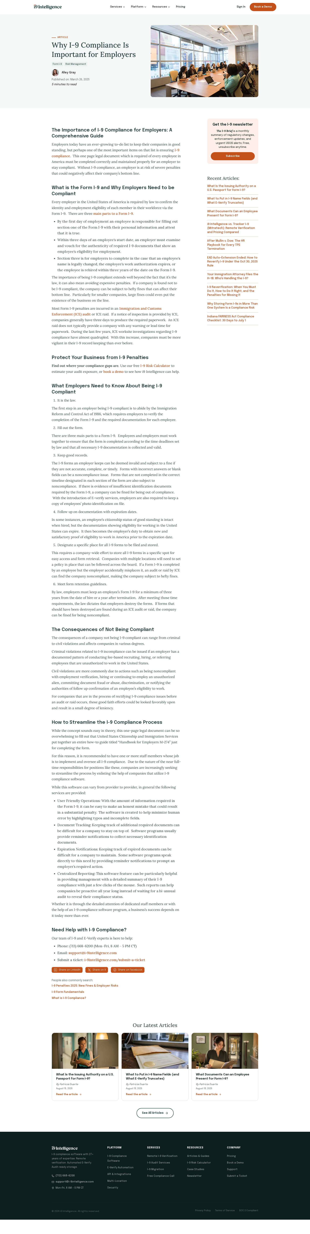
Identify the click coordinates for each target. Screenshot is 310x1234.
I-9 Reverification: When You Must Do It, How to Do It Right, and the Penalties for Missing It (231, 291)
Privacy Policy (203, 1210)
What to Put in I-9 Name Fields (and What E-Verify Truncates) (232, 200)
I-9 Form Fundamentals (68, 992)
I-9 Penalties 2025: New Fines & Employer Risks (85, 985)
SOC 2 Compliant (248, 1210)
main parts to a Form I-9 (113, 213)
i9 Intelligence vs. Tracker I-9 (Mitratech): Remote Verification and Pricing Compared (231, 228)
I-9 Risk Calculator (155, 365)
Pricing (180, 6)
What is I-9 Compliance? (69, 998)
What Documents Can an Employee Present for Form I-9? (232, 213)
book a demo (113, 371)
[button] (117, 7)
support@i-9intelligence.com (93, 953)
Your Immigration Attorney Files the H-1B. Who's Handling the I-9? (232, 276)
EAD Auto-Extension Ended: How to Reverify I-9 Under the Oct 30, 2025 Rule (232, 261)
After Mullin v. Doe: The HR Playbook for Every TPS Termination (226, 244)
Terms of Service (225, 1210)
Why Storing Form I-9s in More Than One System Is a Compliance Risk (232, 305)
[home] (48, 7)
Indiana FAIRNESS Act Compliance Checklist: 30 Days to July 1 (230, 318)
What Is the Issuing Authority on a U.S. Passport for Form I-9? (231, 188)
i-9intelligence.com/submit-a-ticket (114, 960)
